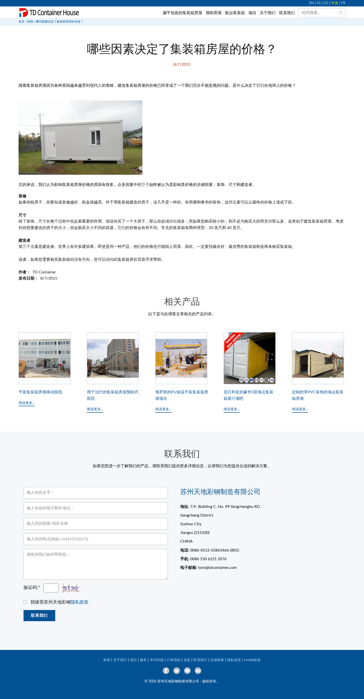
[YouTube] (187, 670)
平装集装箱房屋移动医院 (40, 392)
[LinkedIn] (198, 670)
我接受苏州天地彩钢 (59, 602)
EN (311, 3)
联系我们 (287, 13)
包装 (186, 660)
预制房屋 (214, 13)
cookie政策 (252, 660)
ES (319, 3)
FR (343, 3)
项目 (252, 13)
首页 (22, 21)
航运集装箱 (235, 13)
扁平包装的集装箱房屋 (182, 13)
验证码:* (32, 587)
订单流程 (174, 660)
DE (326, 3)
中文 (334, 3)
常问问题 (157, 660)
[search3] (340, 12)
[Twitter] (176, 670)
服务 (143, 660)
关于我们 (268, 13)
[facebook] (166, 670)
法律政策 (217, 660)
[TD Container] (49, 13)
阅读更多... (27, 403)
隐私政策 (79, 602)
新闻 (30, 21)
